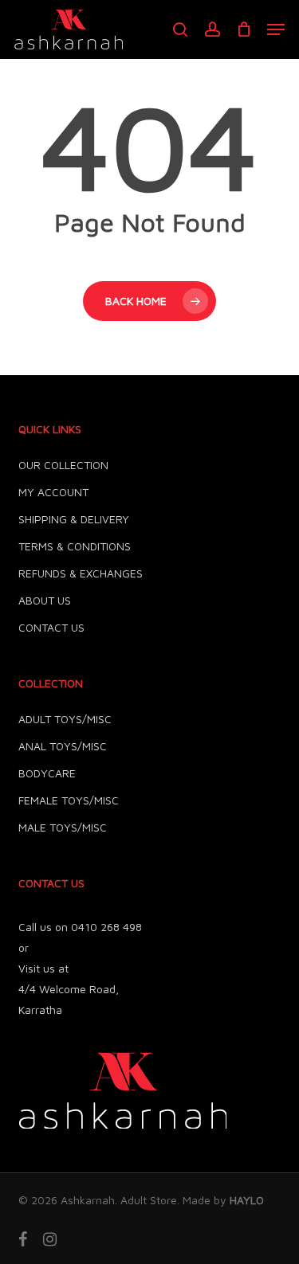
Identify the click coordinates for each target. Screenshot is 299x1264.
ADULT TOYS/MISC (65, 719)
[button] (276, 29)
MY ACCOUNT (53, 492)
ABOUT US (44, 600)
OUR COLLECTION (63, 465)
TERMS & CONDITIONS (74, 546)
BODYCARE (47, 773)
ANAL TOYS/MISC (62, 746)
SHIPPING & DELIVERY (73, 519)
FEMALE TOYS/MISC (68, 800)
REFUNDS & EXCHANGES (80, 573)
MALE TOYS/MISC (62, 827)
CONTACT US (51, 627)
